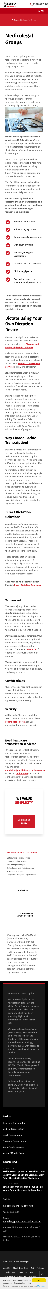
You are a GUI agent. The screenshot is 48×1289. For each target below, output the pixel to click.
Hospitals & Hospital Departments (21, 875)
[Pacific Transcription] (9, 5)
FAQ (32, 1268)
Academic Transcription (14, 1123)
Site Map (32, 1276)
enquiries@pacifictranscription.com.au (25, 770)
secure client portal (15, 722)
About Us (6, 1268)
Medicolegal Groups (16, 865)
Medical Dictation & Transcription (22, 852)
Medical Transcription (13, 1129)
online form (22, 773)
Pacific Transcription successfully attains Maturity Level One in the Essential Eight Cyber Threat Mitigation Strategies (24, 1174)
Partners (40, 1268)
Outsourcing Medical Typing (18, 858)
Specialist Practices (15, 871)
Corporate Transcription (14, 1141)
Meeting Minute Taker (13, 1153)
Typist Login (10, 1272)
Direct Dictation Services (17, 861)
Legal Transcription (12, 1135)
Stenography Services (13, 1147)
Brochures (21, 1276)
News (32, 1272)
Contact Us (22, 1272)
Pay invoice (10, 1276)
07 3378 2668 (27, 1206)
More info (41, 1286)
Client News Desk (20, 1268)
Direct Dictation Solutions (27, 585)
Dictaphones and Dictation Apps (20, 868)
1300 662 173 (15, 302)
